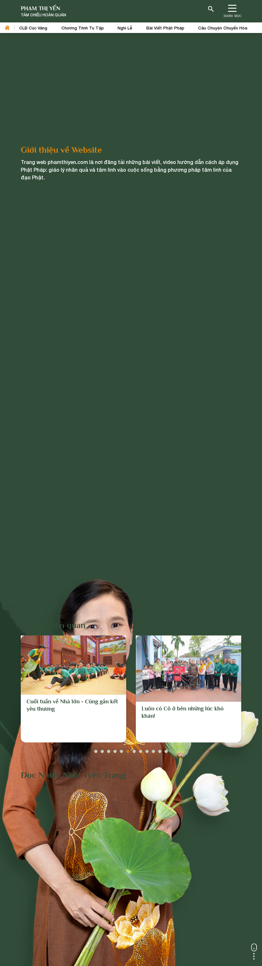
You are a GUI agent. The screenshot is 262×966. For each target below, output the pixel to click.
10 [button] (153, 750)
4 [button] (115, 750)
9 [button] (147, 750)
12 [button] (166, 750)
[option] (73, 688)
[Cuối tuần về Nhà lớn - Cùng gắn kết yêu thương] (73, 665)
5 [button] (121, 750)
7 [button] (134, 750)
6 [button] (128, 750)
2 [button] (102, 750)
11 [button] (160, 750)
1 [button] (96, 750)
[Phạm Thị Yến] (43, 11)
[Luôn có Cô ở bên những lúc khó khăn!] (188, 668)
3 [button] (108, 750)
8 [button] (140, 750)
